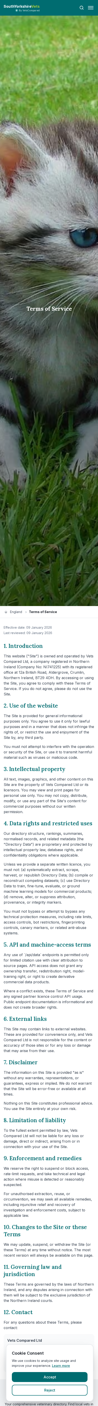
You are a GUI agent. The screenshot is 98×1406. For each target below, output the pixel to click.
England (16, 612)
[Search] (81, 7)
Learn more (61, 1366)
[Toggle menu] (90, 7)
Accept (50, 1377)
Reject (49, 1390)
